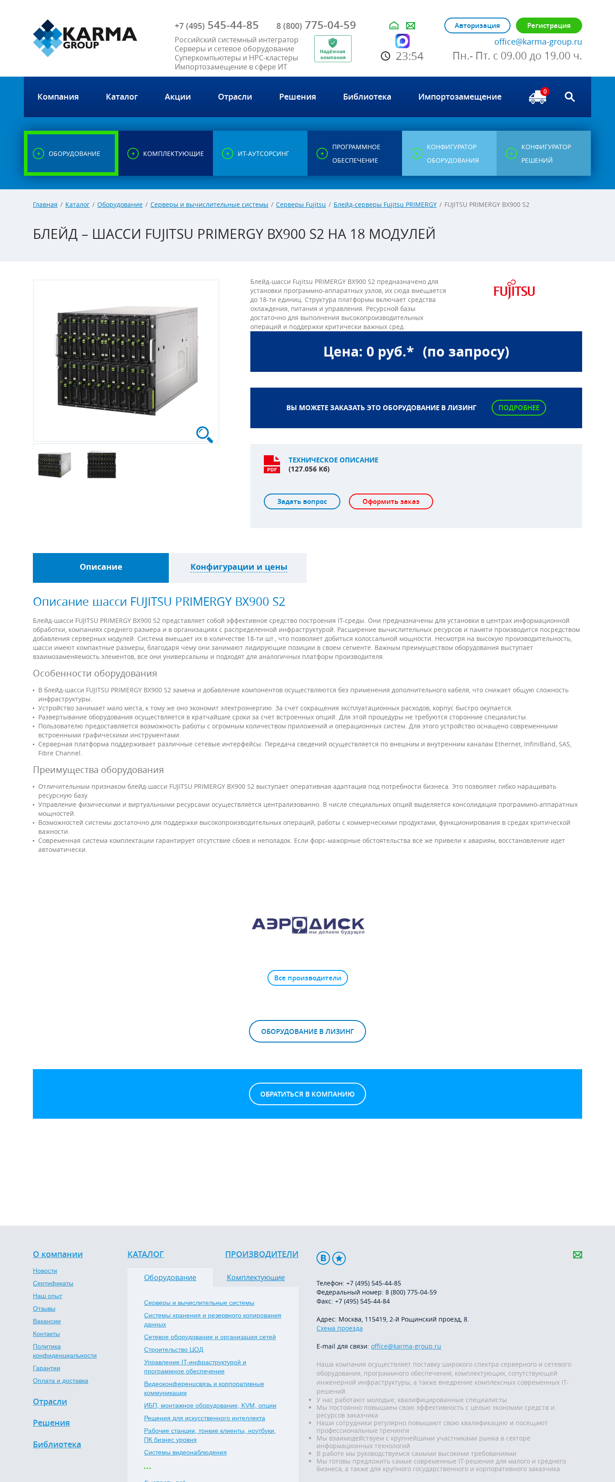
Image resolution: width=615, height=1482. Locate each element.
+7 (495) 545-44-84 (362, 1301)
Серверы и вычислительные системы (209, 204)
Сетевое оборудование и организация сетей (210, 1336)
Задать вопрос (302, 501)
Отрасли (50, 1402)
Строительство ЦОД (173, 1349)
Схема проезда (340, 1328)
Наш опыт (47, 1295)
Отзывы (44, 1308)
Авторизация (477, 25)
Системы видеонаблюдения (185, 1452)
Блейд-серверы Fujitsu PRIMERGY (385, 204)
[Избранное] (339, 1258)
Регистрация (549, 25)
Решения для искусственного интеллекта (204, 1418)
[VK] (323, 1258)
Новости (45, 1270)
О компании (58, 1254)
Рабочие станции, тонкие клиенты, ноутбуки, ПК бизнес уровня (210, 1435)
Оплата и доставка (60, 1380)
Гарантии (46, 1368)
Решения (51, 1423)
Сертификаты (53, 1283)
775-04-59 (316, 24)
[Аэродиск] (307, 925)
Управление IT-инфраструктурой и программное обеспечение (195, 1366)
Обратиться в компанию (307, 1094)
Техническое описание (333, 460)
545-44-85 (217, 24)
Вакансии (47, 1321)
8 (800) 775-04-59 (411, 1292)
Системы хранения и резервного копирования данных (212, 1320)
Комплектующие (256, 1277)
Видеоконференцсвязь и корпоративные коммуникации (204, 1388)
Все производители (307, 978)
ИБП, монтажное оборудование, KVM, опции (210, 1405)
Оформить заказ (391, 501)
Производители (261, 1254)
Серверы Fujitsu (301, 204)
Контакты (46, 1333)
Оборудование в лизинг (307, 1031)
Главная (45, 204)
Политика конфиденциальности (65, 1351)
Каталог (77, 204)
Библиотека (57, 1445)
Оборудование (120, 204)
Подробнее (518, 407)
